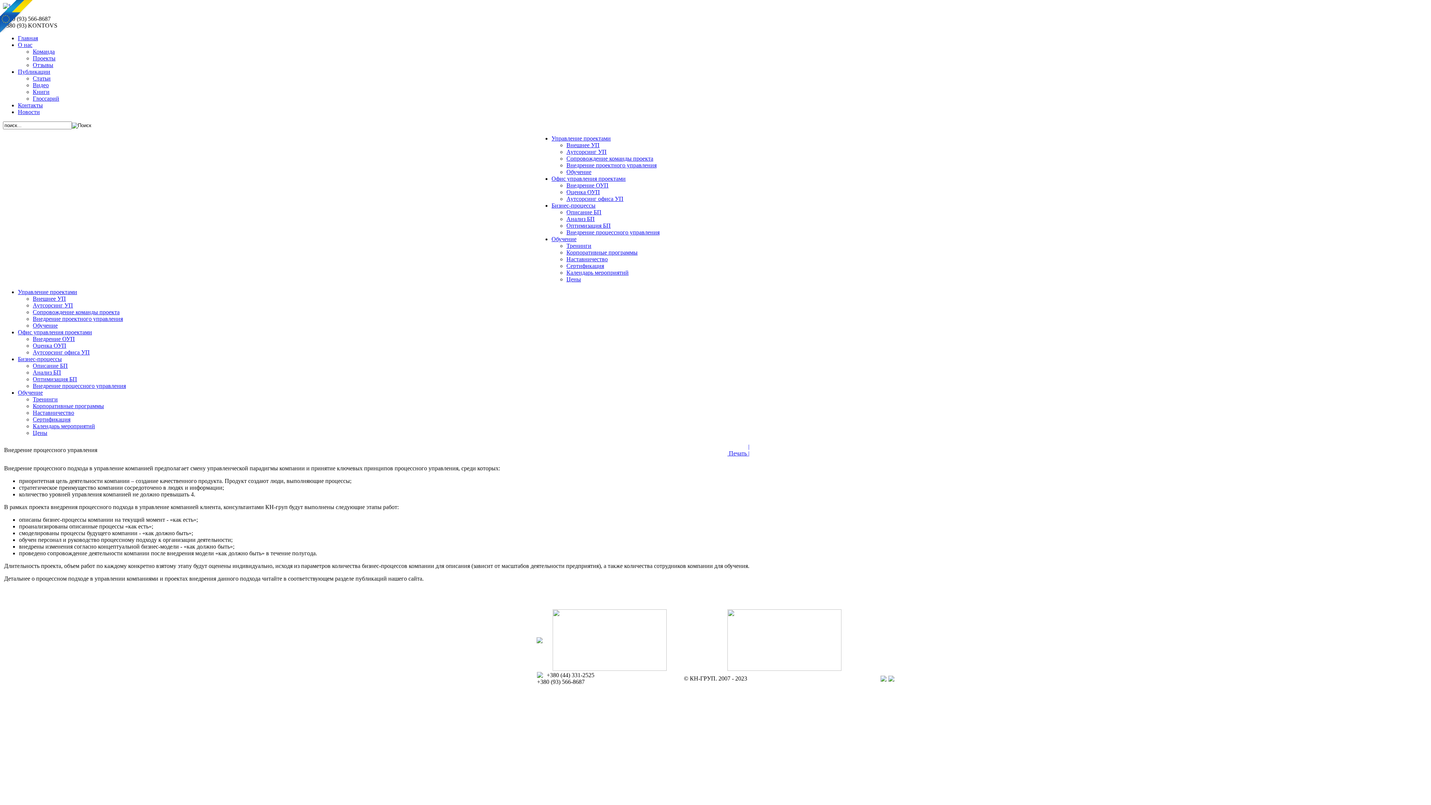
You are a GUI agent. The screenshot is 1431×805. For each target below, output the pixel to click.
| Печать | (738, 450)
